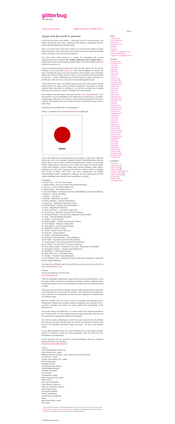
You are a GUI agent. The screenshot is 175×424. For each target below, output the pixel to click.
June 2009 (114, 142)
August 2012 (115, 86)
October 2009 (115, 134)
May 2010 (114, 121)
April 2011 (114, 103)
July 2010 (114, 117)
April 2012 (114, 92)
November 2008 (116, 155)
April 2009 (114, 145)
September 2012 (116, 84)
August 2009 (115, 138)
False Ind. (68, 71)
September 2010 (116, 113)
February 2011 (115, 105)
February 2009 (116, 149)
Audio (113, 163)
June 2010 (114, 119)
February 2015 (116, 61)
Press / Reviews (116, 175)
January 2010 (115, 128)
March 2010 (115, 124)
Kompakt (73, 112)
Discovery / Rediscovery (118, 171)
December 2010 (116, 107)
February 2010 (116, 126)
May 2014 (114, 69)
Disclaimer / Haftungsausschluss (121, 55)
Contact (113, 48)
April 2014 (114, 71)
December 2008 (116, 153)
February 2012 (116, 96)
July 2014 (114, 65)
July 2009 (114, 140)
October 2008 (115, 157)
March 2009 (115, 147)
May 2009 (114, 144)
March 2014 (115, 73)
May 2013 (114, 75)
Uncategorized (115, 180)
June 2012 (114, 88)
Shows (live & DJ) (116, 44)
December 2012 (116, 81)
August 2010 (115, 115)
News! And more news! (51, 29)
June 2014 (114, 67)
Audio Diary (114, 165)
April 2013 (114, 77)
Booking (113, 46)
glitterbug (54, 15)
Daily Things (115, 167)
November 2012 (116, 82)
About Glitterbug (116, 40)
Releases (66, 409)
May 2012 (114, 90)
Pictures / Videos (116, 173)
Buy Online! (115, 42)
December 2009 (116, 130)
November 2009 (116, 132)
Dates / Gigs (52, 409)
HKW (101, 62)
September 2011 (116, 100)
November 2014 (116, 63)
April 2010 (114, 123)
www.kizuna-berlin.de (50, 275)
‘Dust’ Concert (115, 38)
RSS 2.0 (48, 411)
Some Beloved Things (118, 53)
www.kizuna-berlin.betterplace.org (54, 344)
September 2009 (116, 136)
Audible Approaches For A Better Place (87, 29)
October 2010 (115, 111)
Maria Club (58, 267)
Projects (59, 409)
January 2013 (115, 79)
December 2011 (116, 98)
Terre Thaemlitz (87, 94)
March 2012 (115, 94)
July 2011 (114, 102)
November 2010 (116, 109)
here (58, 64)
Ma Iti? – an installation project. (121, 52)
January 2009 (115, 151)
